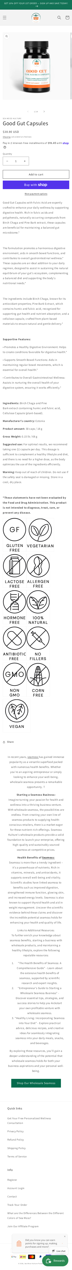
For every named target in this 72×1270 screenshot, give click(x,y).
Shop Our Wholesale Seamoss (36, 1083)
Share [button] (10, 741)
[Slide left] (28, 111)
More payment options (36, 193)
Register (12, 1179)
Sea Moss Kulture (31, 1263)
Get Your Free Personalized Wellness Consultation (29, 1121)
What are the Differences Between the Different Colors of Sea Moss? (35, 1215)
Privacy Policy (15, 1131)
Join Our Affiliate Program (23, 1226)
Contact (12, 1196)
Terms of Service (17, 1156)
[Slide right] (44, 111)
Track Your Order (17, 1204)
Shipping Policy (16, 1148)
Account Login (16, 1188)
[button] (5, 18)
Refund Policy (15, 1139)
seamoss (33, 757)
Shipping (7, 137)
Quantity (7, 153)
